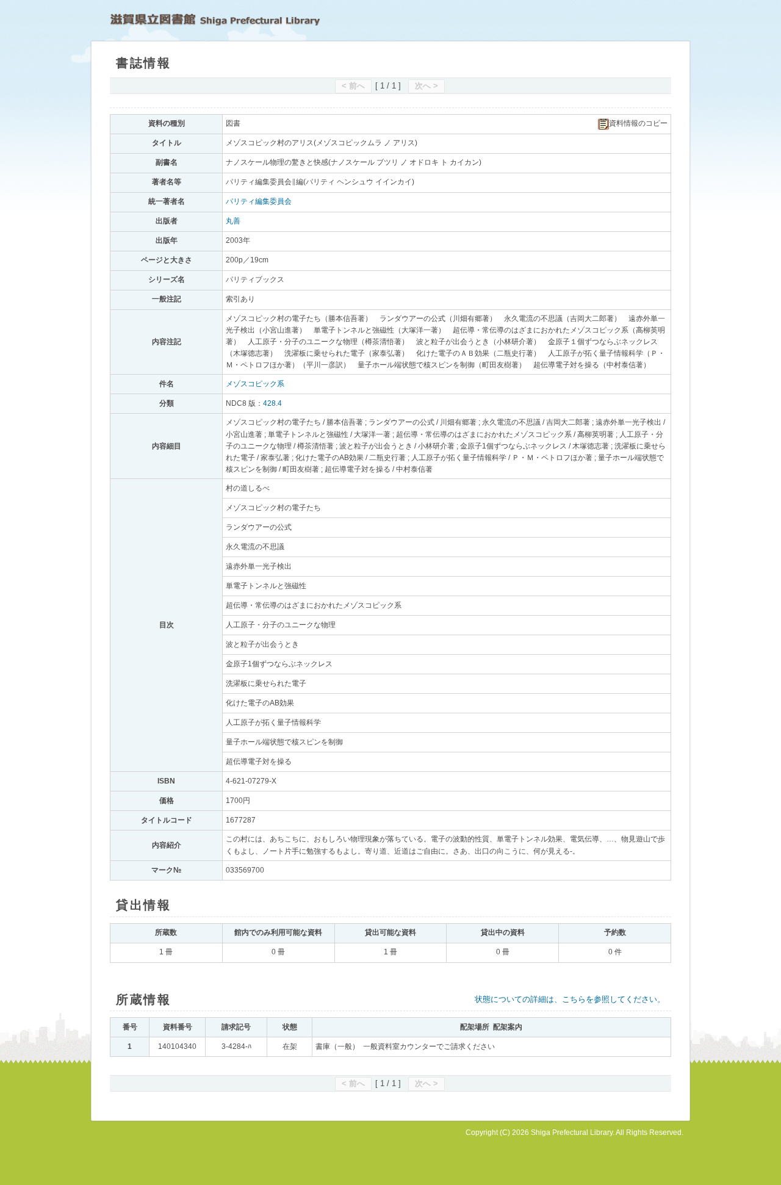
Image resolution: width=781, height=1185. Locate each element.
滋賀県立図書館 (215, 19)
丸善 (233, 221)
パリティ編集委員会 (259, 201)
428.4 (272, 403)
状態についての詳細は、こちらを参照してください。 (570, 999)
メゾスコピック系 (255, 384)
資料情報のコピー (638, 123)
